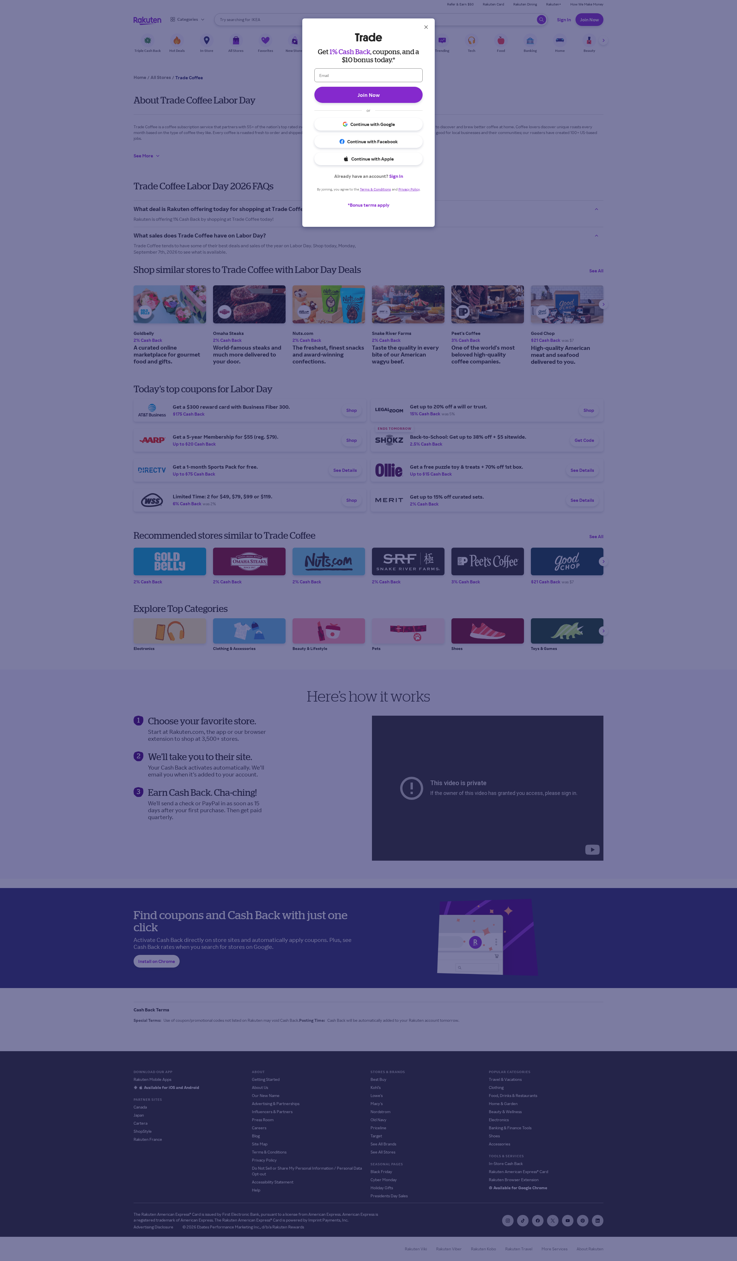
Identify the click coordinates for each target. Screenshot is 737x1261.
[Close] (426, 27)
